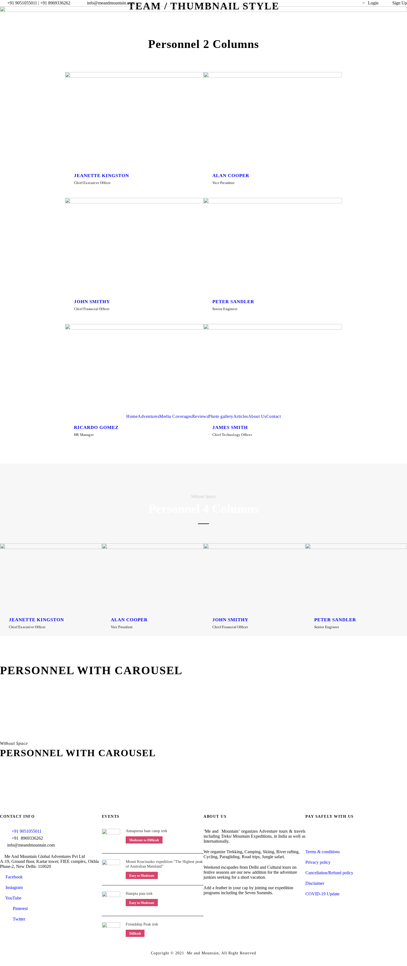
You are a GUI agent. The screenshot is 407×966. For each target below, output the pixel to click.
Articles (240, 416)
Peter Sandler (335, 619)
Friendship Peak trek (142, 924)
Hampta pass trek (139, 893)
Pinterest (20, 908)
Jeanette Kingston (36, 619)
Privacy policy (318, 862)
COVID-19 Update (322, 893)
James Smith (230, 427)
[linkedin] (310, 3)
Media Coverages (175, 416)
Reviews (200, 416)
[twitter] (331, 3)
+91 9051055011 (27, 831)
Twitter (18, 919)
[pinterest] (321, 3)
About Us (257, 416)
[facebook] (300, 3)
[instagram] (351, 3)
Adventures (148, 416)
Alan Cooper (129, 619)
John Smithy (230, 619)
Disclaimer (314, 883)
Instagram (13, 887)
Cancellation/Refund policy (329, 872)
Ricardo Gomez (96, 427)
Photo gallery (220, 416)
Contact (273, 416)
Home (132, 416)
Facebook (13, 877)
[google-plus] (86, 442)
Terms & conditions (322, 851)
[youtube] (341, 3)
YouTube (12, 898)
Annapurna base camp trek (146, 831)
